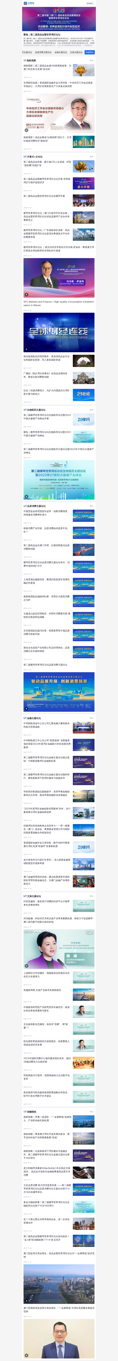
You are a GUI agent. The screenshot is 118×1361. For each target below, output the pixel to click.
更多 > (92, 60)
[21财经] (29, 3)
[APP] (90, 3)
